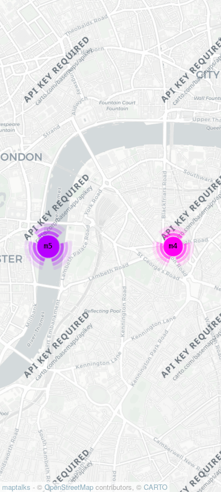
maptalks (16, 487)
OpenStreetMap (69, 487)
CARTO (155, 487)
